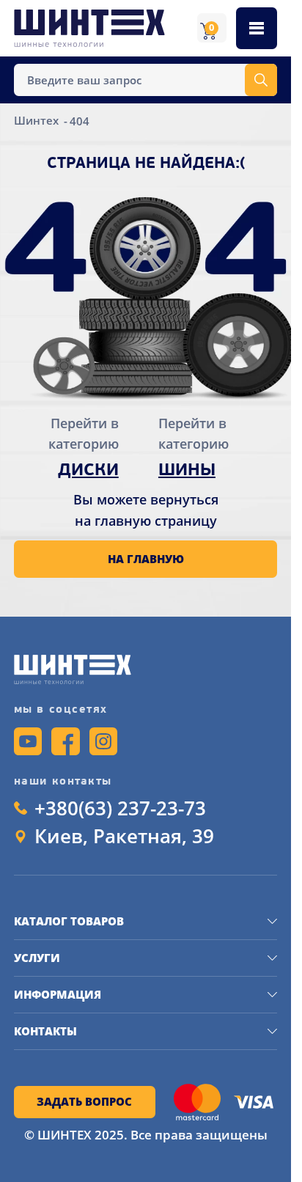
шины (187, 471)
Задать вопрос (84, 1101)
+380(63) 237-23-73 (120, 808)
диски (88, 471)
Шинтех (38, 121)
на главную (146, 559)
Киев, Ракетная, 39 (124, 836)
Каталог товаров (69, 921)
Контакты (45, 1031)
